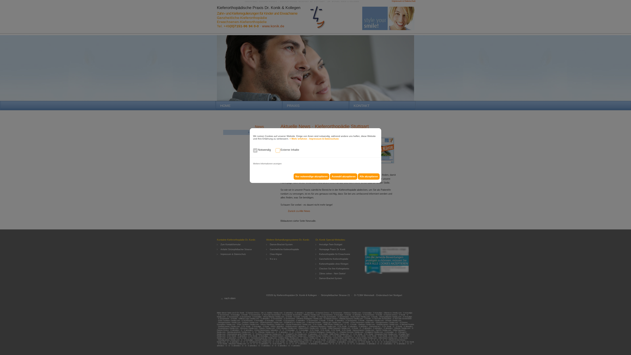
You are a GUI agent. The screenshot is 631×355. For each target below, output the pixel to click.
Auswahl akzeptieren (344, 176)
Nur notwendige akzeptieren (311, 176)
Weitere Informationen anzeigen (267, 164)
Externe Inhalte (289, 149)
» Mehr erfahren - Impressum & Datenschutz (314, 138)
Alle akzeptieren (369, 176)
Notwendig (264, 149)
